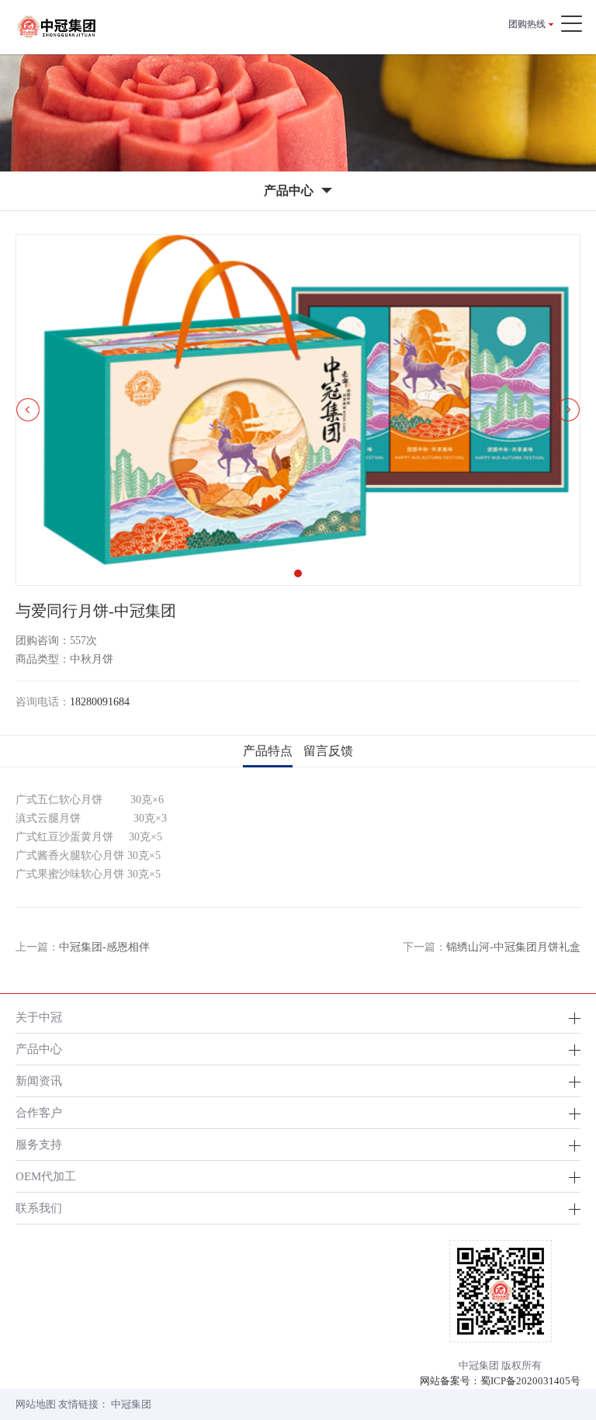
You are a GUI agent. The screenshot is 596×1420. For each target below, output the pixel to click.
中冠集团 (131, 1404)
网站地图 (36, 1404)
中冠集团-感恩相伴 (104, 947)
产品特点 (268, 750)
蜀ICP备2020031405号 (530, 1381)
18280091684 (100, 702)
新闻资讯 (39, 1080)
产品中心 (39, 1048)
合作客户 (39, 1112)
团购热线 (527, 24)
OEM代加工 (46, 1176)
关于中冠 (39, 1016)
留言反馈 (328, 750)
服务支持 (39, 1144)
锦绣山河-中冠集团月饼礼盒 (513, 947)
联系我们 (39, 1207)
